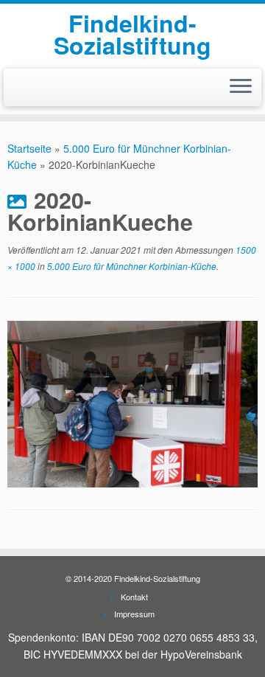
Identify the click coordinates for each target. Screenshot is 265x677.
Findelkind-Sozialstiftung (132, 34)
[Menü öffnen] (241, 88)
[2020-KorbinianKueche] (132, 402)
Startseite (29, 148)
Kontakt (134, 597)
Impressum (134, 613)
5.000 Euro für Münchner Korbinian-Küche (130, 266)
